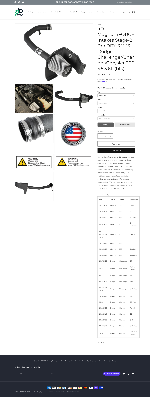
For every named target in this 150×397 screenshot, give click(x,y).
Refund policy (48, 392)
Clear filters (125, 125)
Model (100, 107)
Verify (105, 125)
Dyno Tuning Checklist (69, 361)
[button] (31, 12)
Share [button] (102, 343)
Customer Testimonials (88, 361)
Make (99, 100)
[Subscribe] (51, 373)
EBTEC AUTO (24, 392)
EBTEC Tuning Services (49, 361)
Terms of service (60, 392)
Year (99, 92)
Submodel (101, 115)
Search (36, 361)
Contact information (73, 392)
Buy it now (116, 150)
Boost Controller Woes (107, 361)
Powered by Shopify (35, 392)
